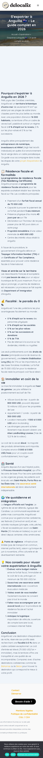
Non (13, 754)
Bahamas (5, 666)
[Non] (40, 749)
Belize (19, 666)
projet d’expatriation (30, 161)
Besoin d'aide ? (23, 701)
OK (7, 754)
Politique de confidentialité (28, 754)
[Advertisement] (21, 68)
